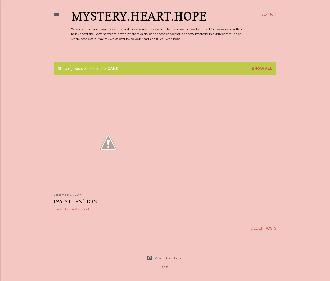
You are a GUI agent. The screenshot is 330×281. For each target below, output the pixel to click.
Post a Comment (77, 209)
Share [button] (58, 209)
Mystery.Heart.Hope (138, 16)
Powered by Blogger (169, 258)
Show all (262, 68)
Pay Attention (76, 201)
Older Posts (263, 228)
